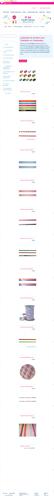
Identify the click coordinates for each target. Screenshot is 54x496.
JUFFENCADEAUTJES (32, 12)
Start (6, 26)
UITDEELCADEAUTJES (15, 12)
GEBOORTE (42, 12)
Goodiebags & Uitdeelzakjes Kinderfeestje (7, 67)
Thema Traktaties (8, 58)
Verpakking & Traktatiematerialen (7, 89)
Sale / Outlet (8, 93)
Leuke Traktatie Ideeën (7, 51)
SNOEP (24, 12)
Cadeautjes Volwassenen (7, 77)
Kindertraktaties (8, 47)
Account (34, 8)
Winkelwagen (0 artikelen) (45, 8)
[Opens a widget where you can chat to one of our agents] (5, 493)
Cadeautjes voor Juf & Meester (9, 72)
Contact (43, 26)
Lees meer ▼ (23, 61)
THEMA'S (48, 12)
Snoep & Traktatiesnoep (6, 62)
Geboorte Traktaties (9, 80)
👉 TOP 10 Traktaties (17, 26)
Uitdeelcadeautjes (9, 54)
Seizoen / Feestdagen (6, 84)
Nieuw (9, 26)
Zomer (6, 44)
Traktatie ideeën (28, 26)
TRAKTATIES (6, 12)
